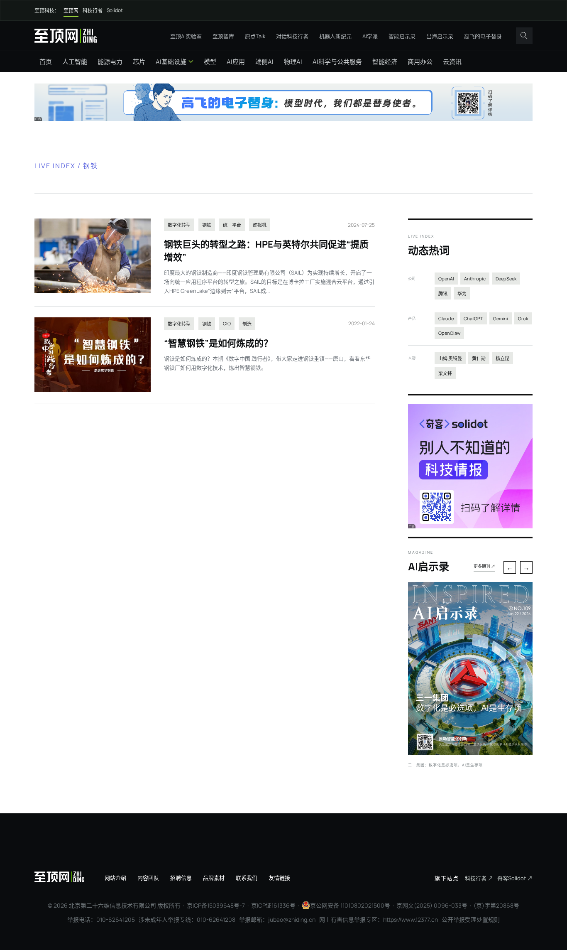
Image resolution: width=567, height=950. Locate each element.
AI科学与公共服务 (337, 61)
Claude (446, 318)
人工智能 (74, 61)
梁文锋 (445, 373)
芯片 (139, 61)
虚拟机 (259, 225)
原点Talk (255, 36)
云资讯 (452, 61)
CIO (227, 323)
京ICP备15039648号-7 (216, 905)
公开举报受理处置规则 (471, 919)
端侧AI (264, 61)
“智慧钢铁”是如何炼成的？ (218, 343)
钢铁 (206, 225)
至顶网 (71, 10)
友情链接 (279, 877)
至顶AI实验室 (186, 36)
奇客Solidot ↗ (515, 878)
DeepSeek (506, 278)
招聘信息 (181, 877)
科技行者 (93, 10)
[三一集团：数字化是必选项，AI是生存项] (470, 752)
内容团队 (148, 877)
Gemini (500, 318)
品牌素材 (214, 877)
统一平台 (232, 225)
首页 (45, 61)
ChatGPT (473, 318)
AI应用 (236, 61)
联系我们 (246, 877)
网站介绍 (115, 877)
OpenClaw (449, 333)
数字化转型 (179, 225)
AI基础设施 (171, 61)
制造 (247, 324)
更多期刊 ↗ (484, 566)
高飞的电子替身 (483, 36)
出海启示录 (439, 36)
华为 (462, 293)
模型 (210, 61)
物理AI (293, 61)
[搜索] (524, 35)
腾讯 (442, 293)
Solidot (115, 10)
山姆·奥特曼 (450, 358)
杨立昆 (502, 358)
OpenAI (446, 278)
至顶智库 (223, 36)
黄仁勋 (479, 358)
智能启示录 (402, 36)
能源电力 (110, 61)
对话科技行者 (292, 36)
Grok (523, 318)
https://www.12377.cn (410, 919)
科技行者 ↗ (479, 878)
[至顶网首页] (65, 35)
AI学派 (370, 36)
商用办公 (420, 61)
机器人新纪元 (335, 36)
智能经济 (384, 61)
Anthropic (475, 278)
